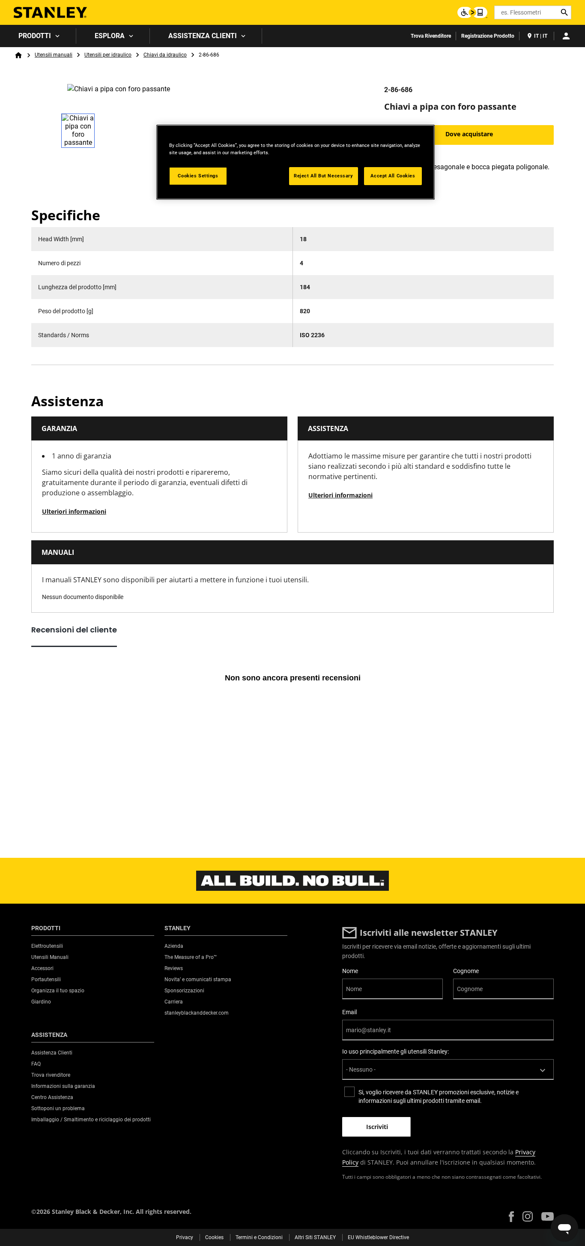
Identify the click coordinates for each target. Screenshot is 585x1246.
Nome (350, 970)
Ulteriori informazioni (74, 511)
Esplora (110, 36)
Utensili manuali (53, 55)
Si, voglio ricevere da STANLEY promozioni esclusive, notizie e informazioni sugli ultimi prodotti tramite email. (438, 1096)
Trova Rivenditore (431, 36)
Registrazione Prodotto (487, 36)
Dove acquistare (469, 134)
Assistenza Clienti (202, 36)
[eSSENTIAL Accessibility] (472, 12)
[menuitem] (38, 36)
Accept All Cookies (392, 176)
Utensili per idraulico (107, 55)
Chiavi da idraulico (165, 55)
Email (349, 1012)
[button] (511, 1216)
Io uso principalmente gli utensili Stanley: (395, 1051)
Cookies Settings (198, 176)
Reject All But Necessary (323, 176)
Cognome (466, 970)
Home (18, 55)
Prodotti (34, 36)
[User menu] (566, 36)
